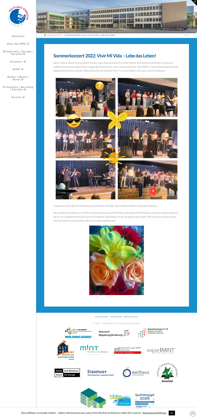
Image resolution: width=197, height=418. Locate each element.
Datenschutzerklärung (154, 412)
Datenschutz (131, 317)
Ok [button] (172, 413)
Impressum (116, 317)
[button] (194, 3)
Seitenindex (102, 317)
